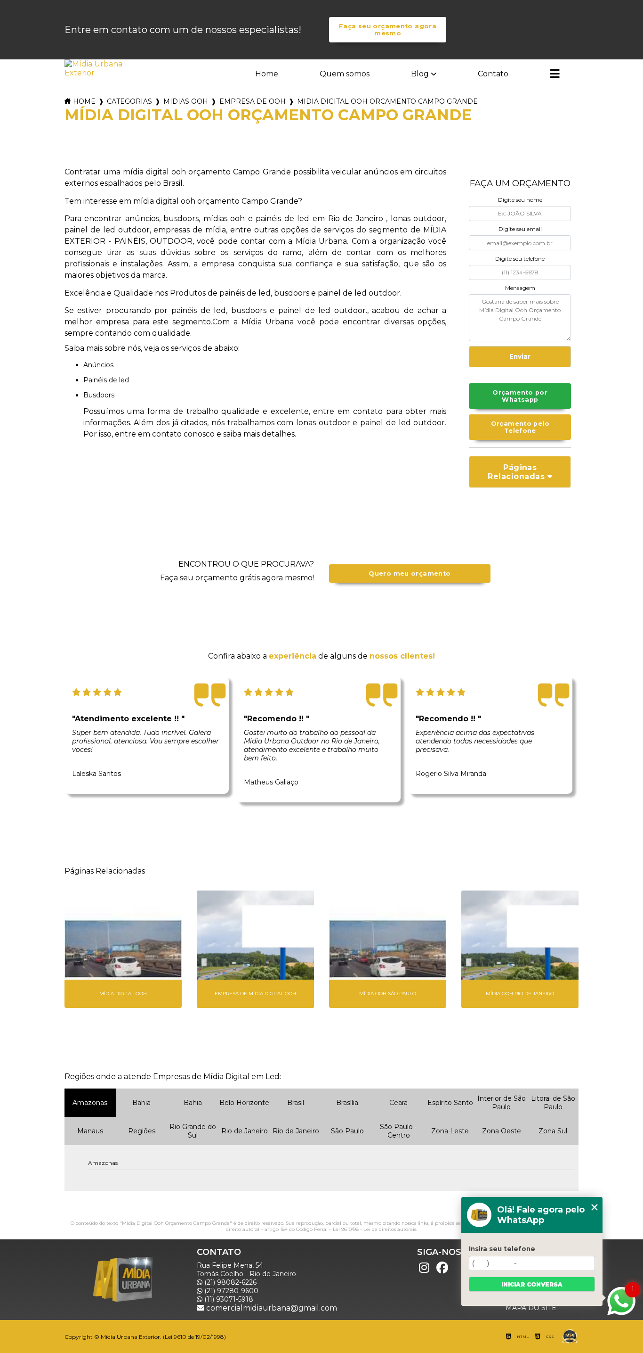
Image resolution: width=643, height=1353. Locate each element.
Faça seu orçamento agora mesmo (387, 30)
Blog (420, 73)
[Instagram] (424, 1268)
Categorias (129, 101)
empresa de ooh (252, 101)
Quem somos (345, 73)
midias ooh (185, 101)
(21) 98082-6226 (229, 1282)
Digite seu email (520, 228)
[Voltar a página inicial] (94, 68)
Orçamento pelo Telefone (520, 427)
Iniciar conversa (532, 1284)
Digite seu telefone (520, 258)
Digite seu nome (520, 199)
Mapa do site (531, 1308)
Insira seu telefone (502, 1249)
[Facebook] (442, 1268)
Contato (493, 73)
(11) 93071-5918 (227, 1299)
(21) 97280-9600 (230, 1291)
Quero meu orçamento (409, 573)
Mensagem (520, 287)
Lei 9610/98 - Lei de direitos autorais (374, 1229)
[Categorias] (555, 74)
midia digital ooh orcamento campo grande (387, 101)
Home (266, 73)
